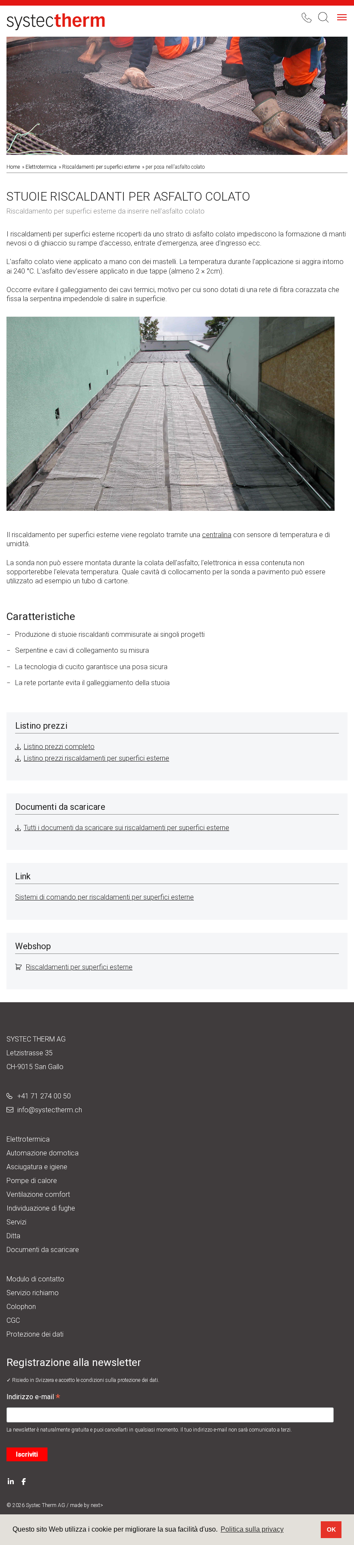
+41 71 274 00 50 (44, 1096)
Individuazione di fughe (40, 1208)
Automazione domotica (42, 1153)
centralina (216, 535)
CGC (13, 1320)
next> (97, 1505)
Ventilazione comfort (38, 1194)
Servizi (16, 1222)
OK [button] (331, 1529)
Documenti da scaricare (42, 1250)
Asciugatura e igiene (36, 1167)
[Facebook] (23, 1481)
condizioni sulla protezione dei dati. (120, 1380)
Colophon (21, 1307)
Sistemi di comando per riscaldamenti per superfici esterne (104, 897)
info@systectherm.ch (49, 1110)
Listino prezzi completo (59, 747)
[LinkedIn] (10, 1481)
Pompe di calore (31, 1181)
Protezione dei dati (34, 1334)
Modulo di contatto (35, 1279)
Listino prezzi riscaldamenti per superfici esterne (96, 758)
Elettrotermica (41, 167)
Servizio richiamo (32, 1293)
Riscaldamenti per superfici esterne (101, 167)
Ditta (13, 1236)
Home (13, 167)
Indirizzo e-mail (33, 1398)
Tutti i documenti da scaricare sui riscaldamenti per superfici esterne (126, 828)
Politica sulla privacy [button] (252, 1529)
